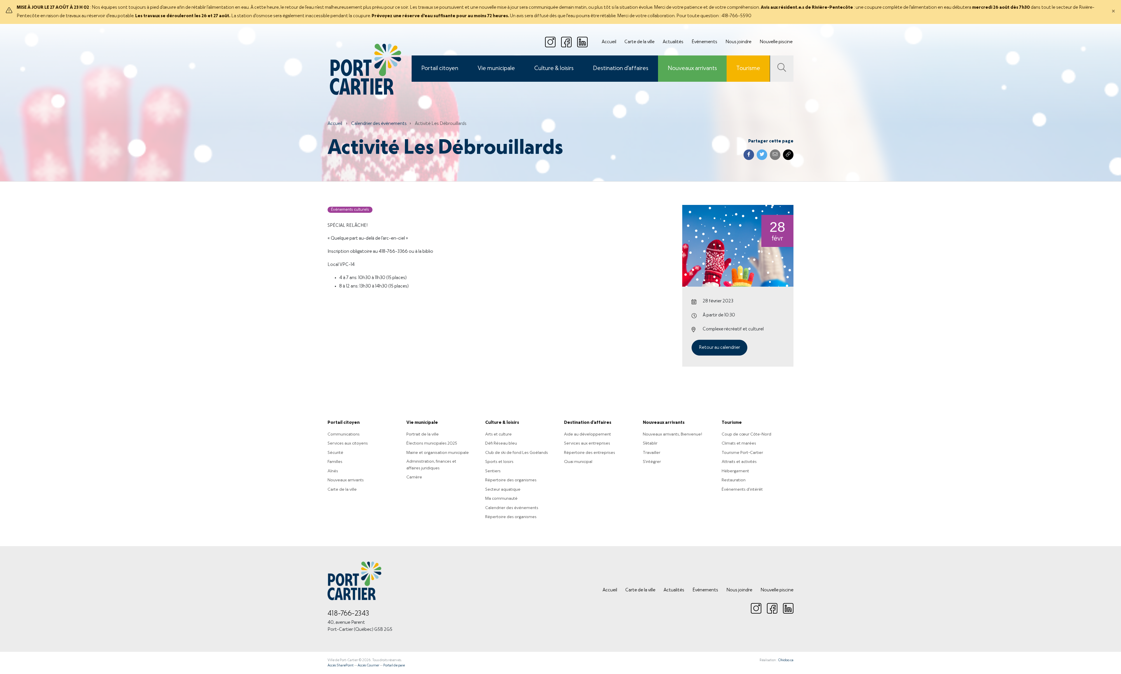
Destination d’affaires (587, 422)
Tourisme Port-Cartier (742, 453)
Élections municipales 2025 (431, 443)
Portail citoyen (439, 69)
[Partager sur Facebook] (749, 154)
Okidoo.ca (785, 660)
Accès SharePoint (341, 665)
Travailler (651, 453)
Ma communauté (501, 499)
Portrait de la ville (422, 434)
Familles (335, 462)
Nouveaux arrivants (692, 69)
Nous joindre (738, 42)
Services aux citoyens (348, 443)
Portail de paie (394, 665)
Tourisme (748, 69)
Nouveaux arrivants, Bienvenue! (672, 434)
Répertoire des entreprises (589, 453)
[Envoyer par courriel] (775, 154)
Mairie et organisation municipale (437, 453)
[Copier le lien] (788, 154)
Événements (704, 42)
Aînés (333, 471)
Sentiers (493, 471)
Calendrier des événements (379, 123)
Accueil (609, 42)
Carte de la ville (639, 42)
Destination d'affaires (620, 69)
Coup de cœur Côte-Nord (746, 434)
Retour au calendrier (719, 347)
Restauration (734, 480)
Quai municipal (578, 462)
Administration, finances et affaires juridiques (431, 464)
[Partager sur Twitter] (762, 154)
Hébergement (735, 471)
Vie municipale (496, 69)
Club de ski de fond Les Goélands (516, 453)
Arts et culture (498, 434)
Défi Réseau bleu (501, 443)
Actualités (673, 42)
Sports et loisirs (499, 462)
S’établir (650, 443)
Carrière (414, 477)
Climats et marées (739, 443)
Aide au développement (587, 434)
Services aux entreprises (587, 443)
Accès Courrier (368, 665)
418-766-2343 (348, 614)
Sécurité (335, 453)
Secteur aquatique (503, 489)
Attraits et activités (739, 462)
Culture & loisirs (554, 69)
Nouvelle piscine (776, 42)
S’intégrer (652, 462)
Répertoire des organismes (511, 480)
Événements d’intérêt (742, 489)
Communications (344, 434)
